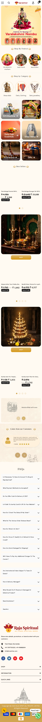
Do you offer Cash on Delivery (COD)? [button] (15, 496)
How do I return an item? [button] (11, 529)
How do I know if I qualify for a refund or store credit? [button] (18, 538)
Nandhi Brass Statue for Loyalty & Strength (31, 284)
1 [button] (19, 208)
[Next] (23, 418)
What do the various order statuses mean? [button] (17, 521)
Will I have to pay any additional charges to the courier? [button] (19, 558)
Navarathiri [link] (35, 67)
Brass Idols (7, 95)
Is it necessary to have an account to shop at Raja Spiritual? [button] (18, 478)
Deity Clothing (21, 95)
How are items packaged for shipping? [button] (15, 548)
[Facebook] (3, 658)
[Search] (8, 2)
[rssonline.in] (7, 60)
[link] (34, 60)
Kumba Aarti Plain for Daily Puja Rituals (30, 377)
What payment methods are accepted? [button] (15, 488)
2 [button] (22, 208)
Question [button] (6, 609)
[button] (39, 62)
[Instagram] (9, 658)
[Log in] (33, 2)
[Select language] (4, 710)
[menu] (2, 2)
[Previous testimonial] (17, 455)
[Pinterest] (15, 658)
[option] (7, 62)
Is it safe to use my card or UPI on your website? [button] (19, 504)
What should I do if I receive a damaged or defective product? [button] (17, 591)
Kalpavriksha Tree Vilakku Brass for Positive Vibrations (10, 284)
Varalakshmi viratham (7, 68)
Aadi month (21, 67)
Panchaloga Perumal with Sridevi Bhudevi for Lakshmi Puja (9, 191)
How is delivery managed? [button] (11, 582)
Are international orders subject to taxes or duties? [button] (17, 572)
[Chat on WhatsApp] (38, 716)
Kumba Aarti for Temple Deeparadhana (8, 377)
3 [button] (22, 301)
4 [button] (25, 301)
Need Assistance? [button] (8, 601)
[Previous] (18, 418)
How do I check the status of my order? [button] (16, 512)
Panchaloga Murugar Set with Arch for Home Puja (31, 191)
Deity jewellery (34, 95)
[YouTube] (21, 658)
